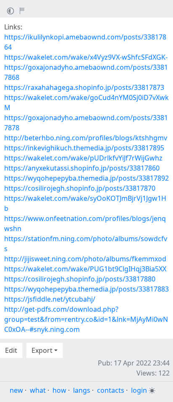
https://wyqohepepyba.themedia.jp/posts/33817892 (86, 178)
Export (41, 350)
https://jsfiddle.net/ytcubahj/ (49, 299)
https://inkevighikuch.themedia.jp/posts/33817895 (84, 147)
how (59, 390)
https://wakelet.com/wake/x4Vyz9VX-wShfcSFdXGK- (86, 57)
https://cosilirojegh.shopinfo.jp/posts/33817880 (79, 279)
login (139, 390)
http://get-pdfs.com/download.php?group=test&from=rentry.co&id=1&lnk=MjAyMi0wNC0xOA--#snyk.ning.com (86, 319)
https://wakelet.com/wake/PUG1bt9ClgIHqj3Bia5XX (85, 268)
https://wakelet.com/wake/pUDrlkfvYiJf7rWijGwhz (83, 158)
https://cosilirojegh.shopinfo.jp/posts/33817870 (79, 188)
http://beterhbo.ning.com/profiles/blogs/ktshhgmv (85, 137)
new (16, 390)
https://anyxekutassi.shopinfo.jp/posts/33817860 (82, 168)
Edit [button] (11, 350)
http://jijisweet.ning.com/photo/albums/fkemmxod (85, 258)
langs (81, 390)
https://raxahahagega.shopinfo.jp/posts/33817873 (84, 87)
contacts (110, 390)
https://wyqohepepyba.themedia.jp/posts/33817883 (86, 289)
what (38, 390)
